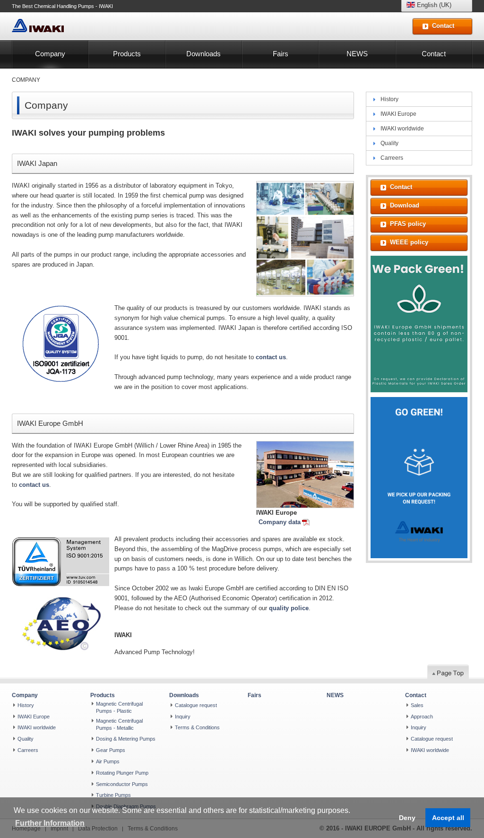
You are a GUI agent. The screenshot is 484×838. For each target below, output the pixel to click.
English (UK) (433, 5)
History (389, 99)
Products (127, 54)
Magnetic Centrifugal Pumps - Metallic (119, 724)
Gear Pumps (110, 750)
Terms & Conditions (197, 727)
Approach (422, 716)
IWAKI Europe (398, 114)
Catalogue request (196, 705)
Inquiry (182, 716)
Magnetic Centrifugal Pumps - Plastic (119, 707)
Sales (417, 705)
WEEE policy (409, 242)
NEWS (357, 54)
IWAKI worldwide (402, 128)
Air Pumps (108, 761)
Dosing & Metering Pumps (126, 739)
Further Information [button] (50, 823)
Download (404, 205)
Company (50, 54)
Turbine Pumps (113, 795)
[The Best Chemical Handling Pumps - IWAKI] (38, 25)
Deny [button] (407, 817)
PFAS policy (408, 223)
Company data (280, 522)
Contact (434, 54)
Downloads (203, 54)
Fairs (280, 54)
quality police (289, 608)
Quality (389, 143)
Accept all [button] (448, 817)
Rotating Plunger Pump (122, 773)
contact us (271, 357)
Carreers (391, 158)
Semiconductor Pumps (122, 784)
